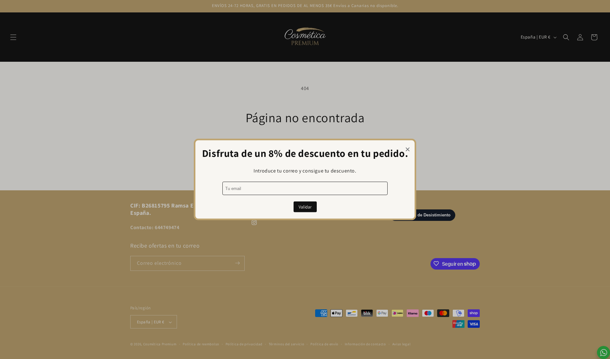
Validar (305, 207)
